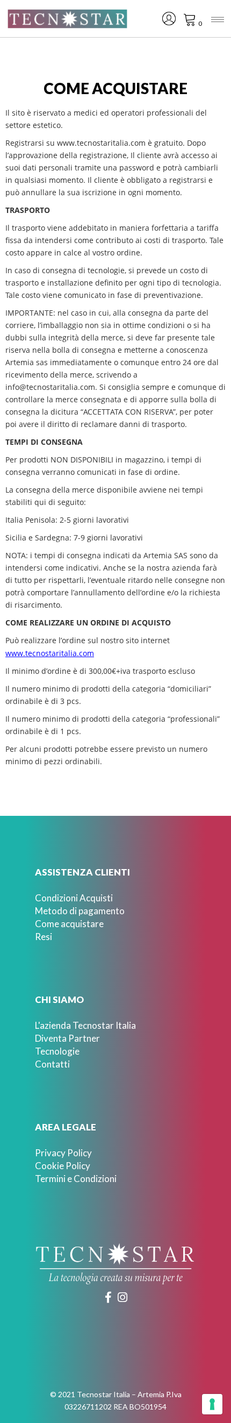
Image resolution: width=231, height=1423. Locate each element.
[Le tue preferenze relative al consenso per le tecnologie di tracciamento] (212, 1404)
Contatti (52, 1064)
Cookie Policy (62, 1165)
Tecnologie (57, 1051)
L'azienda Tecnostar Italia (85, 1025)
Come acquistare (69, 923)
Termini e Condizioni (76, 1178)
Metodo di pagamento (80, 910)
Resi (43, 936)
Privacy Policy (63, 1152)
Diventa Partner (67, 1038)
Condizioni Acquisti (74, 897)
